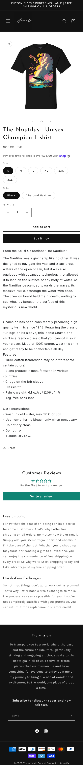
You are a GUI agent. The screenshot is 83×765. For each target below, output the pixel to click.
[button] (8, 21)
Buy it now (41, 238)
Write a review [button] (41, 496)
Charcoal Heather (38, 195)
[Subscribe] (70, 716)
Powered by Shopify (58, 763)
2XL (61, 170)
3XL (10, 179)
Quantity (8, 204)
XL (46, 170)
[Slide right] (50, 121)
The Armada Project (34, 763)
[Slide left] (32, 121)
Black (11, 195)
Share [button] (12, 448)
